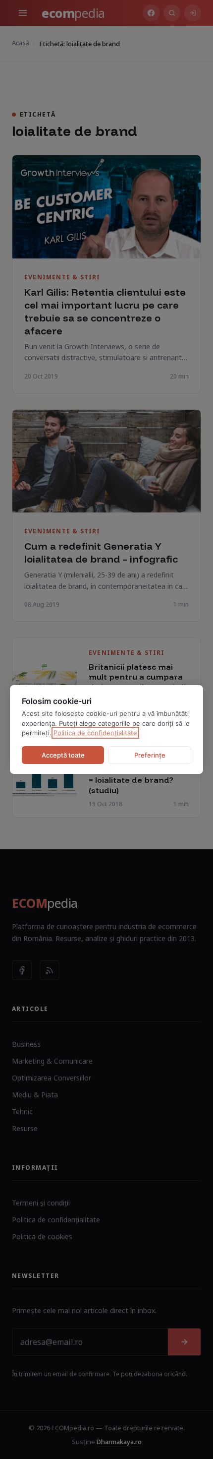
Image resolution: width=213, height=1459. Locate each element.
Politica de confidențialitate (95, 733)
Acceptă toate (63, 755)
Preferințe (149, 755)
